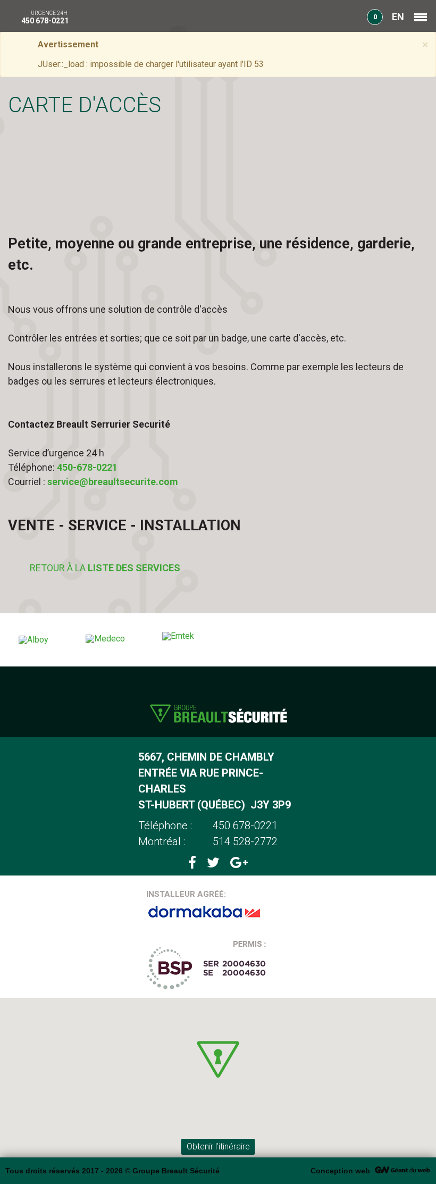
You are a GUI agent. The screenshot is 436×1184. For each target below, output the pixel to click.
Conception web (340, 1170)
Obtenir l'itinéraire (218, 1146)
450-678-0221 (87, 467)
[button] (218, 1059)
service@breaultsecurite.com (112, 481)
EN (398, 16)
